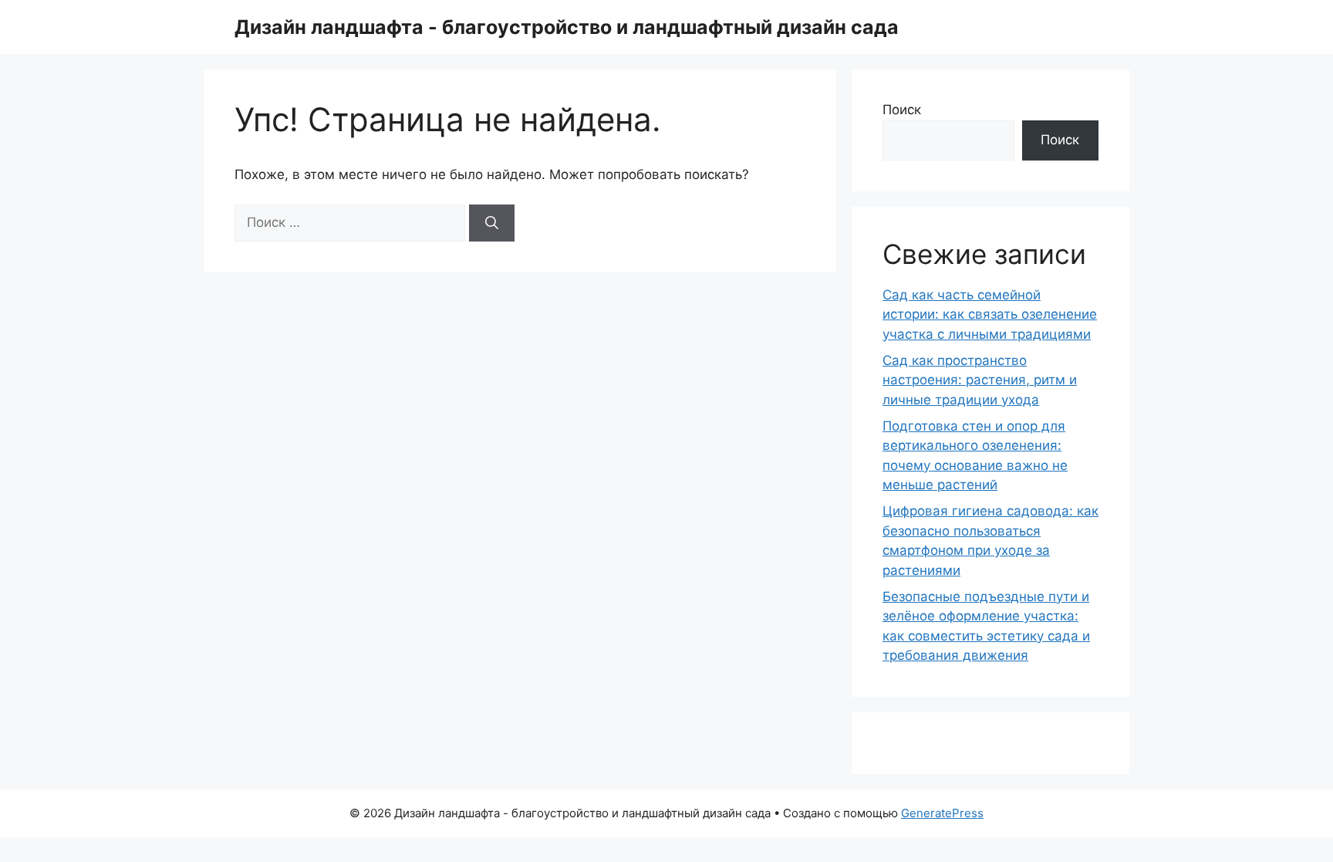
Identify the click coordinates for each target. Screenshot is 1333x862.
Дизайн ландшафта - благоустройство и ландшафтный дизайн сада (567, 27)
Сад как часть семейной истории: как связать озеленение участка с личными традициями (989, 314)
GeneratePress (942, 813)
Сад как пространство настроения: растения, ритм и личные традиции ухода (979, 380)
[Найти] (492, 223)
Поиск (901, 109)
